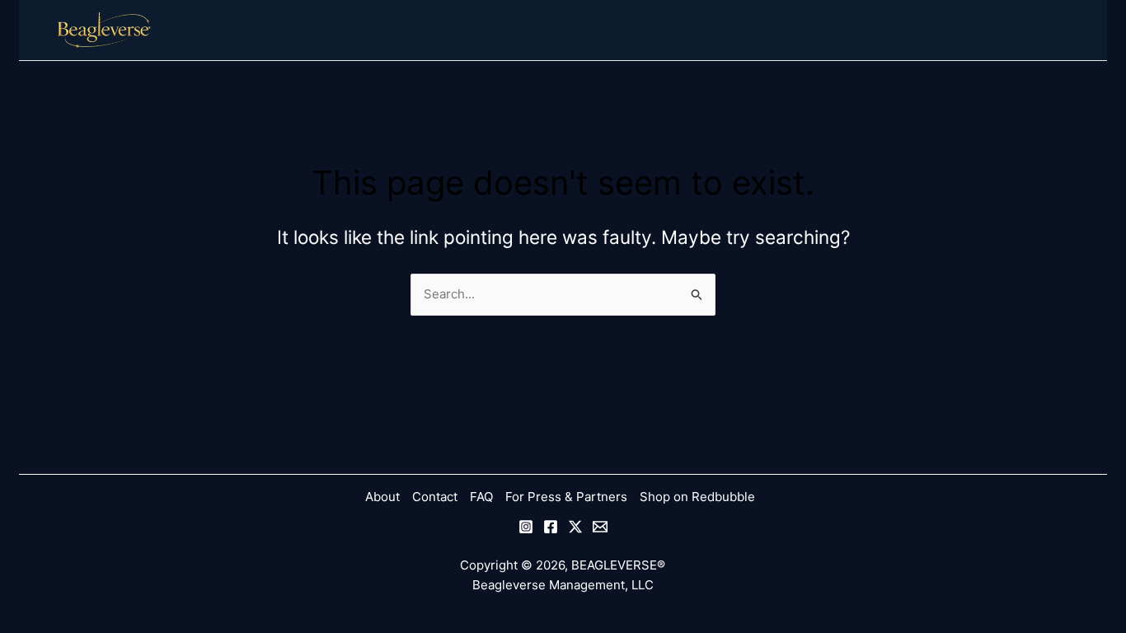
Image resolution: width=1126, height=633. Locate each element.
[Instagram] (525, 526)
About (382, 496)
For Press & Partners (566, 496)
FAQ (481, 496)
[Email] (600, 526)
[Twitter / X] (575, 526)
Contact (434, 496)
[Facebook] (550, 526)
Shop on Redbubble (697, 496)
